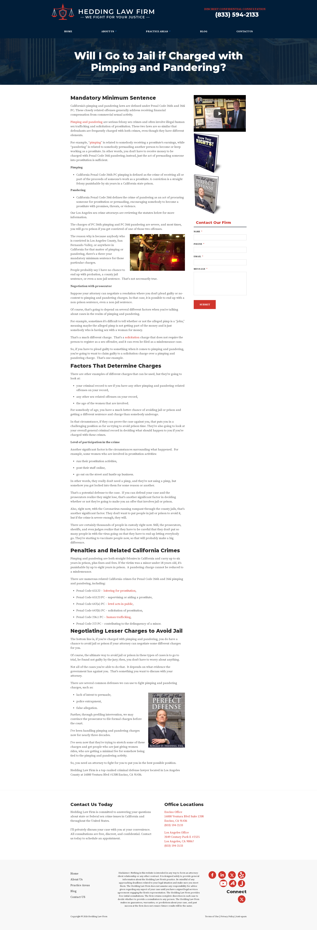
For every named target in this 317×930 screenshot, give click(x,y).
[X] (242, 899)
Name (198, 231)
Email (198, 256)
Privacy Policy (227, 916)
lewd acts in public (120, 604)
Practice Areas (157, 31)
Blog (203, 31)
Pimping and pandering (86, 122)
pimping (95, 142)
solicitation (132, 337)
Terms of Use (212, 916)
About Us (107, 31)
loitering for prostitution (119, 591)
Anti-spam (241, 916)
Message (200, 269)
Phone (199, 244)
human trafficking (118, 617)
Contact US (244, 31)
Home (68, 31)
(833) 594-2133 (237, 14)
